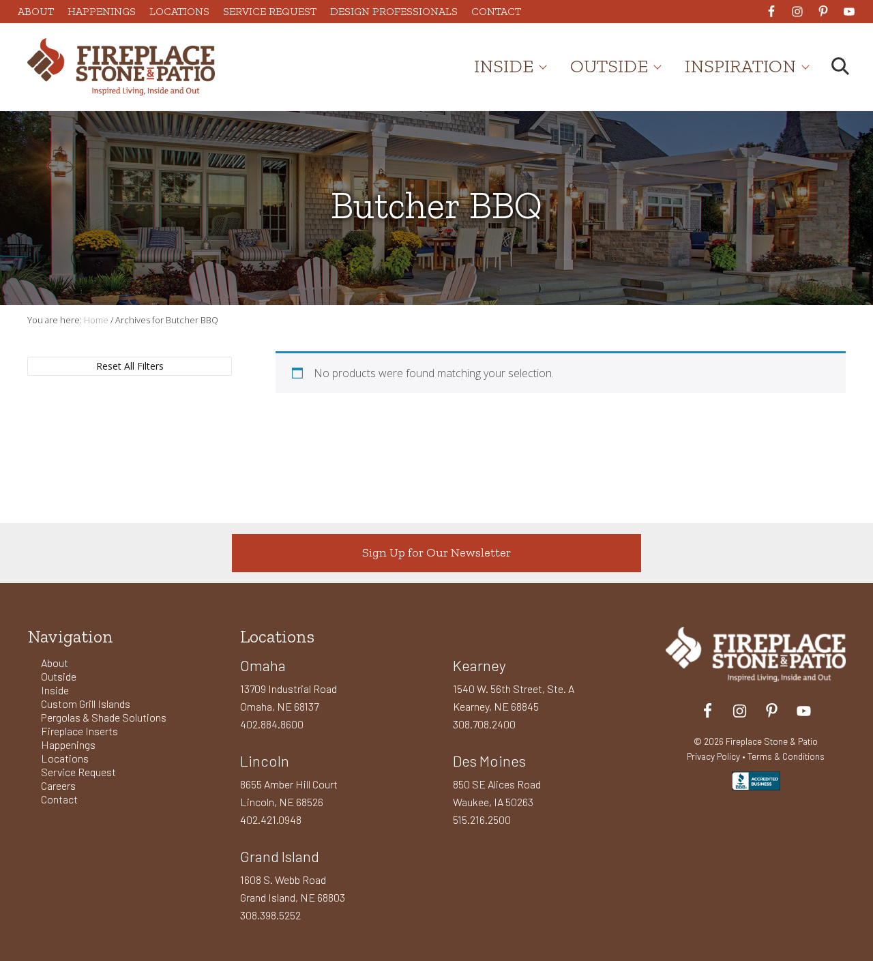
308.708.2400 (484, 724)
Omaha (263, 665)
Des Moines (489, 760)
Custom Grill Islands (85, 703)
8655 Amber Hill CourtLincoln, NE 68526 (289, 793)
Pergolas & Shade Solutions (103, 717)
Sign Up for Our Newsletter (436, 552)
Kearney (479, 665)
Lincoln (264, 760)
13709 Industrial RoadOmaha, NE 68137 (288, 697)
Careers (58, 785)
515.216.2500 (482, 819)
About (54, 662)
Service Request (78, 771)
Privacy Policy (713, 756)
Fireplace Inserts (79, 730)
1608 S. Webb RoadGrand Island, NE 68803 (292, 888)
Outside (58, 676)
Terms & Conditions (786, 756)
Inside (55, 689)
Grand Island (279, 856)
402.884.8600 (272, 724)
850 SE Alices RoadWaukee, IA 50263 (497, 793)
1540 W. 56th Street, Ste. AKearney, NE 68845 (513, 697)
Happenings (68, 744)
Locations (65, 758)
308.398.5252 (270, 914)
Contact (59, 799)
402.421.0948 (270, 819)
